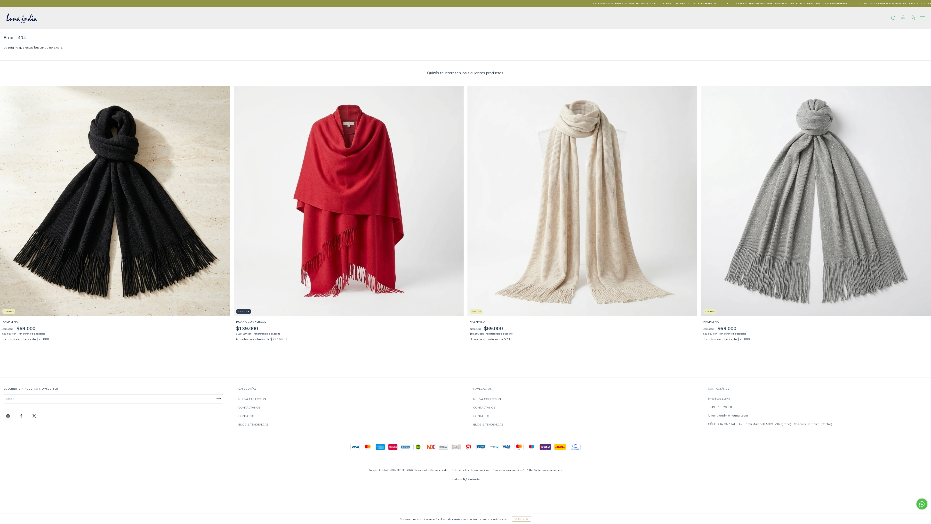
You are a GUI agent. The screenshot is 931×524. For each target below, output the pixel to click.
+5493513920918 (720, 407)
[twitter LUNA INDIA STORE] (34, 416)
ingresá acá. (517, 470)
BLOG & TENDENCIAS (253, 424)
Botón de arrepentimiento (545, 470)
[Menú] (922, 19)
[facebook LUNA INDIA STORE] (21, 416)
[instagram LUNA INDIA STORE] (8, 416)
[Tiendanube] (465, 480)
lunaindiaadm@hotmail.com (728, 415)
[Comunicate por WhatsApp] (921, 504)
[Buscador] (893, 19)
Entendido (521, 519)
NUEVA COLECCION (252, 399)
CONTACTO (246, 416)
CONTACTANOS (249, 407)
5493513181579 (719, 398)
